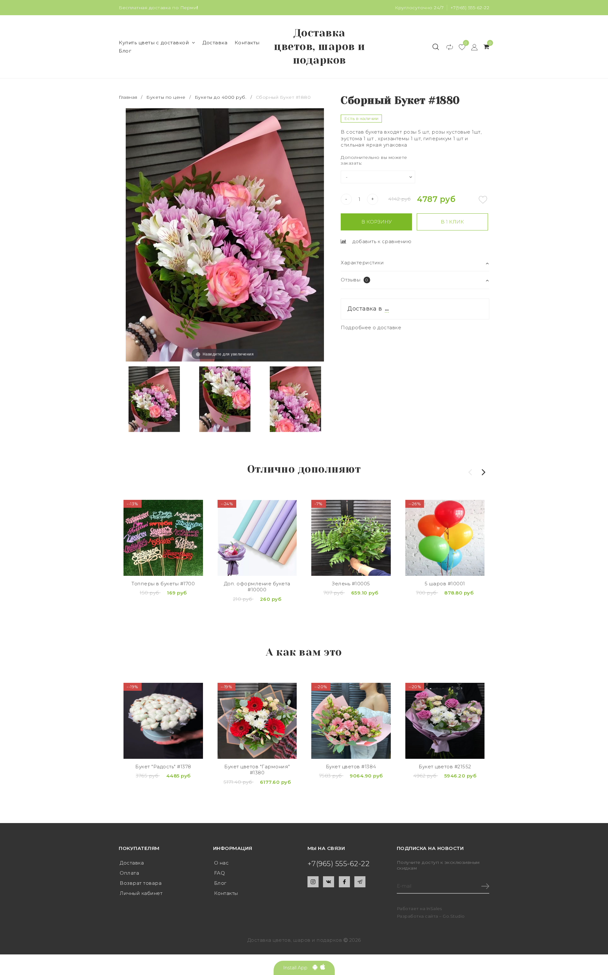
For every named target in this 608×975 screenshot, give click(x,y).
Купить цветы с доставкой (154, 43)
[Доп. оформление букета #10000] (257, 538)
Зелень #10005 (351, 584)
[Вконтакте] (328, 881)
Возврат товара (141, 883)
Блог (125, 51)
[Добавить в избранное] (483, 199)
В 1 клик (452, 222)
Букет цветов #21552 (445, 767)
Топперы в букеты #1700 (163, 584)
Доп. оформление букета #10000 (257, 587)
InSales (434, 908)
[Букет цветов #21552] (445, 721)
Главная (129, 97)
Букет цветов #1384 (351, 767)
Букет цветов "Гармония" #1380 (257, 770)
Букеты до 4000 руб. (221, 97)
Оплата (129, 873)
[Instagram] (313, 881)
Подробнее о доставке (371, 327)
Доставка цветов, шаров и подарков (319, 46)
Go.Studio (454, 916)
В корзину (376, 222)
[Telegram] (359, 881)
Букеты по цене (165, 97)
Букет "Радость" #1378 (163, 767)
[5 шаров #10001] (445, 538)
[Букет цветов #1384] (351, 721)
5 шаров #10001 (445, 584)
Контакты (247, 43)
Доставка (214, 43)
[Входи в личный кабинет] (471, 47)
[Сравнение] (446, 47)
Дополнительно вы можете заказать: (374, 160)
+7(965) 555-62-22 (470, 7)
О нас (221, 863)
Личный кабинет (141, 893)
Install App (298, 968)
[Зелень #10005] (351, 538)
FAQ (219, 873)
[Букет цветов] (257, 721)
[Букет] (163, 721)
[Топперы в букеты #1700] (163, 538)
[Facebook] (344, 881)
